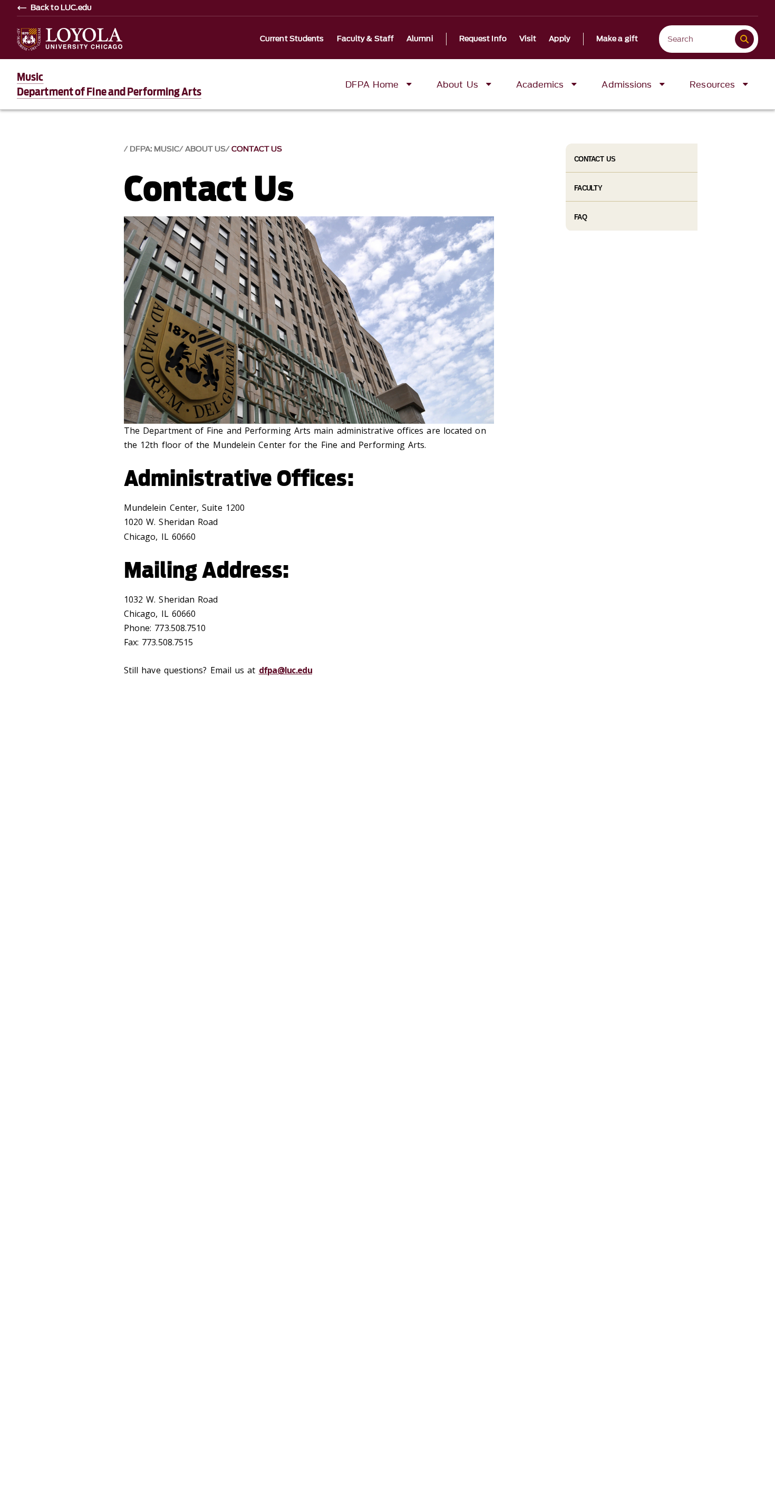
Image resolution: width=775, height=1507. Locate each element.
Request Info (483, 39)
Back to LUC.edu (61, 8)
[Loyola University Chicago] (69, 39)
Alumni (419, 39)
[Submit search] (744, 39)
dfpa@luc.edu (285, 670)
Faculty (588, 188)
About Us (205, 149)
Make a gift (617, 39)
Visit (528, 39)
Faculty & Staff (365, 39)
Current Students (292, 39)
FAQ (580, 217)
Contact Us (256, 149)
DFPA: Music (154, 149)
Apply (559, 39)
